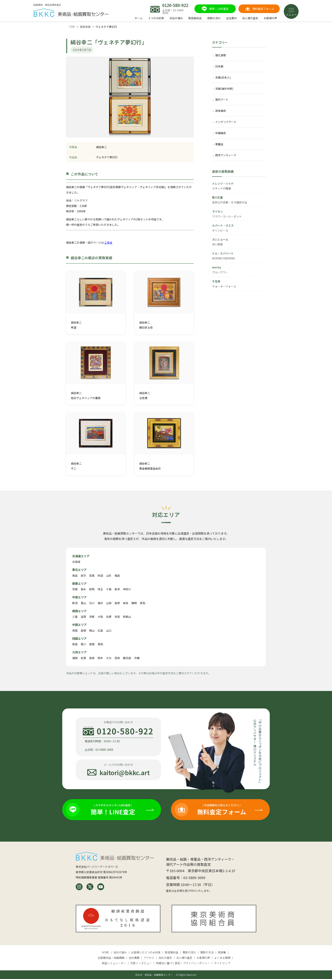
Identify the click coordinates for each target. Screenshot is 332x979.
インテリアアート (226, 122)
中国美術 (220, 133)
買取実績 (85, 27)
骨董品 (219, 144)
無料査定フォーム (263, 9)
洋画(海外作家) (224, 89)
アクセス (149, 958)
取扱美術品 (195, 18)
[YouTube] (100, 886)
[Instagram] (79, 886)
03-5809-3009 (194, 877)
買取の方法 (207, 952)
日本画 (219, 66)
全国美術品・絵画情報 (111, 958)
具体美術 (220, 111)
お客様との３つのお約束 (146, 952)
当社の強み (176, 18)
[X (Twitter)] (89, 886)
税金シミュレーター (114, 963)
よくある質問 (222, 958)
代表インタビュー (141, 963)
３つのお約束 (156, 18)
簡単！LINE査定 (219, 9)
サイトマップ (222, 963)
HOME (105, 952)
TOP (72, 27)
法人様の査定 (250, 18)
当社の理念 (165, 958)
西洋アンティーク (225, 155)
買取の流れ (214, 18)
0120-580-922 (175, 5)
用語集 (222, 952)
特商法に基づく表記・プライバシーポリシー (183, 963)
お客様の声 (270, 18)
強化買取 (220, 55)
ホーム (138, 18)
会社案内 (231, 18)
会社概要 (134, 958)
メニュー (291, 14)
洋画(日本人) (223, 77)
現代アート (221, 99)
